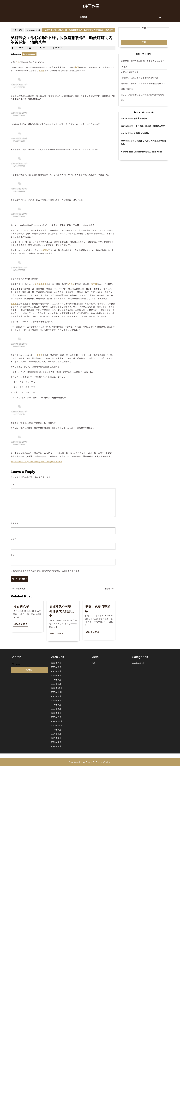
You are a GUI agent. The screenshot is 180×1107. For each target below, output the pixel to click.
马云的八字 (21, 606)
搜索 (144, 28)
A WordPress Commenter (133, 152)
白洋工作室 (90, 6)
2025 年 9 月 (56, 696)
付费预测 (83, 17)
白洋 (18, 62)
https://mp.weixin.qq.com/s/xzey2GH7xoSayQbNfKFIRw (36, 462)
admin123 (125, 141)
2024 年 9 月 (56, 730)
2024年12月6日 (20, 48)
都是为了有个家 (140, 118)
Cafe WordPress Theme (80, 762)
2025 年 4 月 (56, 709)
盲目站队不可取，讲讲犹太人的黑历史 (62, 611)
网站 (13, 555)
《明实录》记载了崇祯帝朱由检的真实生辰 (139, 78)
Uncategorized (33, 30)
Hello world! (156, 152)
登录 (93, 663)
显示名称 (15, 523)
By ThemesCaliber (102, 762)
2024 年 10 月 (56, 725)
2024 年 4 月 (56, 742)
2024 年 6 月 (56, 738)
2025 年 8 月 (56, 700)
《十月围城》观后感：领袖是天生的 (149, 126)
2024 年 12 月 (56, 721)
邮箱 (13, 539)
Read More (21, 624)
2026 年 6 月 (56, 667)
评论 (13, 484)
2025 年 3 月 (56, 713)
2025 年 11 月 (56, 692)
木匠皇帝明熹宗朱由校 (131, 72)
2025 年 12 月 (56, 688)
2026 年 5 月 (56, 671)
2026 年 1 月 (56, 684)
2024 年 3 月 (56, 746)
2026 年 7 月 (56, 663)
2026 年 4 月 (56, 675)
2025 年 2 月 (56, 717)
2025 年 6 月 (56, 705)
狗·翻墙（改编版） (142, 133)
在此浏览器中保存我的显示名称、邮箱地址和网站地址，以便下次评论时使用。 (47, 571)
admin (34, 48)
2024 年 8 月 (56, 734)
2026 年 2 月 (56, 680)
